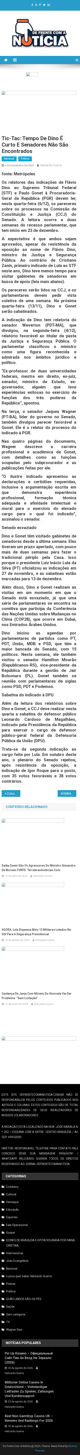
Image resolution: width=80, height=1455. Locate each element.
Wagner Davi (14, 1329)
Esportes (12, 1217)
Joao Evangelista (17, 1260)
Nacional (9, 158)
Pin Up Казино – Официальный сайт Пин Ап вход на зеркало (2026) (29, 1357)
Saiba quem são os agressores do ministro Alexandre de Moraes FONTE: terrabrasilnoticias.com (38, 868)
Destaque (12, 1202)
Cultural (11, 1194)
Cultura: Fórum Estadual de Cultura (13, 793)
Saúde (10, 1306)
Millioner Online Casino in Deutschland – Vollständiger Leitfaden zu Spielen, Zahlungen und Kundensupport (29, 1389)
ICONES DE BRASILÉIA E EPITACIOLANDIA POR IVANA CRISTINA (40, 1243)
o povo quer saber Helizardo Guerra (29, 1276)
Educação (12, 1209)
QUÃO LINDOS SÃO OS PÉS (23, 1299)
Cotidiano (12, 1186)
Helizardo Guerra (51, 165)
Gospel (10, 1232)
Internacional (14, 1253)
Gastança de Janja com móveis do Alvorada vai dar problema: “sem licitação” (37, 996)
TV (8, 1322)
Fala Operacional (17, 1225)
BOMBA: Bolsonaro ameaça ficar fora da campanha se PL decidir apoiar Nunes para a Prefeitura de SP (68, 793)
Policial (10, 1283)
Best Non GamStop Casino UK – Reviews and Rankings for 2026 (29, 1418)
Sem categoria (15, 1314)
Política (25, 158)
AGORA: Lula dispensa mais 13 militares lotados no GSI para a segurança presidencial (36, 932)
